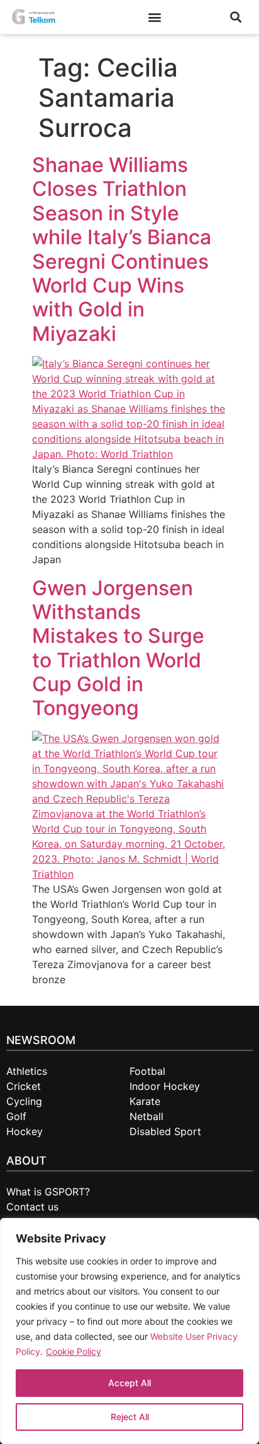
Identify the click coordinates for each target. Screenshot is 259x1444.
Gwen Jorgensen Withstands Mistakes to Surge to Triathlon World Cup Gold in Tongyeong (118, 648)
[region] (129, 1331)
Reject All (130, 1416)
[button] (155, 17)
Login (192, 17)
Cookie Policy (73, 1351)
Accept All (129, 1382)
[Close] (240, 1233)
